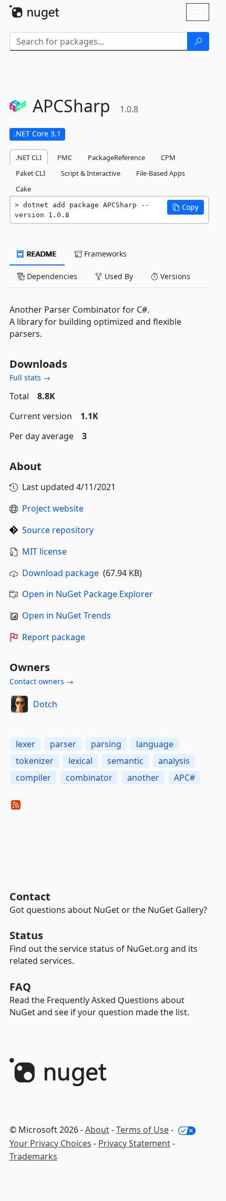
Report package (53, 637)
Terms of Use (142, 1129)
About (97, 1129)
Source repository (58, 530)
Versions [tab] (174, 276)
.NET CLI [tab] (29, 157)
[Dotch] (19, 704)
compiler (33, 777)
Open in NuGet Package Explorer (87, 594)
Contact (29, 896)
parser (63, 744)
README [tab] (41, 254)
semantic (125, 761)
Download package (60, 573)
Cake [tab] (23, 189)
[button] (185, 207)
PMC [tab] (64, 157)
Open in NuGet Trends (66, 615)
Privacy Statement (134, 1143)
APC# (184, 777)
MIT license (44, 551)
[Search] (198, 41)
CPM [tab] (168, 157)
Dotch (45, 704)
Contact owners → (41, 681)
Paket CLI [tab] (30, 173)
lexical (80, 761)
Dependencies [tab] (51, 276)
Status (26, 935)
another (143, 777)
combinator (89, 777)
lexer (25, 744)
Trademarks (33, 1156)
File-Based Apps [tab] (160, 173)
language (154, 744)
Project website (53, 508)
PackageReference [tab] (116, 157)
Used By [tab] (117, 276)
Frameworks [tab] (104, 254)
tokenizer (35, 761)
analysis (174, 761)
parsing (106, 744)
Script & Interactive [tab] (90, 173)
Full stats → (29, 377)
